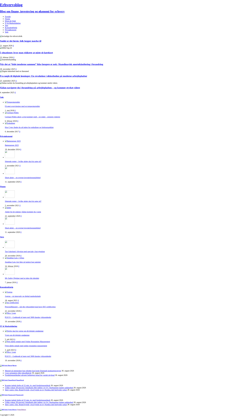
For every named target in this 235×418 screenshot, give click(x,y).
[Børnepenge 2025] (13, 141)
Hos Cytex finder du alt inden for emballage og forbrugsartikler (29, 127)
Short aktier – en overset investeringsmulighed (23, 178)
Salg (6, 32)
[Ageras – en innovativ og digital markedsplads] (8, 292)
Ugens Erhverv (21, 409)
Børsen (14, 365)
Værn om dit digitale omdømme (17, 335)
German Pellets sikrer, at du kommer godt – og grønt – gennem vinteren (32, 117)
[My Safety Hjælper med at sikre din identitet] (10, 274)
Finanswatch (19, 395)
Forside (8, 17)
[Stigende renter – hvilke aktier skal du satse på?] (10, 157)
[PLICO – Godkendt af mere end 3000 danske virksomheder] (10, 313)
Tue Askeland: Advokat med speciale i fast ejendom (25, 251)
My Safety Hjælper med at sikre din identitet (22, 278)
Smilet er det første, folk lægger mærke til (20, 41)
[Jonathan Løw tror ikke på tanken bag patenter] (14, 258)
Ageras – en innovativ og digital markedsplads (23, 296)
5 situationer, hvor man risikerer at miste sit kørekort (26, 52)
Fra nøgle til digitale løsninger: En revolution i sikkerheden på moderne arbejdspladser (43, 76)
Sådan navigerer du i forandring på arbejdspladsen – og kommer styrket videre (40, 87)
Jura (6, 25)
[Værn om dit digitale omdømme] (24, 331)
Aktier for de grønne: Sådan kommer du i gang (23, 212)
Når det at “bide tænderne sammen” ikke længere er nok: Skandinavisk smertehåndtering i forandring (51, 64)
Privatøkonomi (10, 30)
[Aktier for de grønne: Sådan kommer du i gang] (8, 208)
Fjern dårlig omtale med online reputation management (26, 346)
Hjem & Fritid (10, 21)
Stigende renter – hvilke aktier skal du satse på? (23, 161)
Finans (7, 19)
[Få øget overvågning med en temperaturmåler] (12, 102)
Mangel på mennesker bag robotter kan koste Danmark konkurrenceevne (33, 371)
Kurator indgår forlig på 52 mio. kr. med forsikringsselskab (27, 385)
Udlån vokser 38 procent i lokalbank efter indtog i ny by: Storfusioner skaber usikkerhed (39, 388)
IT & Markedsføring (13, 23)
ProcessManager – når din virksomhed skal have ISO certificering (30, 307)
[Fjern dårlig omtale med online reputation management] (27, 342)
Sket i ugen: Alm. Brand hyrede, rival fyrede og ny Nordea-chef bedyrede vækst (36, 390)
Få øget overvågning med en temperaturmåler (22, 106)
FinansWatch (20, 380)
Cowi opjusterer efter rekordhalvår (18, 373)
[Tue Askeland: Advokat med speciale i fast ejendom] (10, 247)
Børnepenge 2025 (12, 145)
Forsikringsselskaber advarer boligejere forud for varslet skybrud (30, 375)
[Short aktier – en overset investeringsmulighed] (10, 173)
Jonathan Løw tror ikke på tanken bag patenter (23, 262)
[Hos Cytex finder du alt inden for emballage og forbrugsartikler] (10, 123)
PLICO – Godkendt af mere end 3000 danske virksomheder (28, 317)
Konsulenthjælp (11, 28)
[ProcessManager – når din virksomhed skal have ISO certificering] (12, 303)
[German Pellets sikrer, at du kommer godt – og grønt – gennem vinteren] (12, 113)
